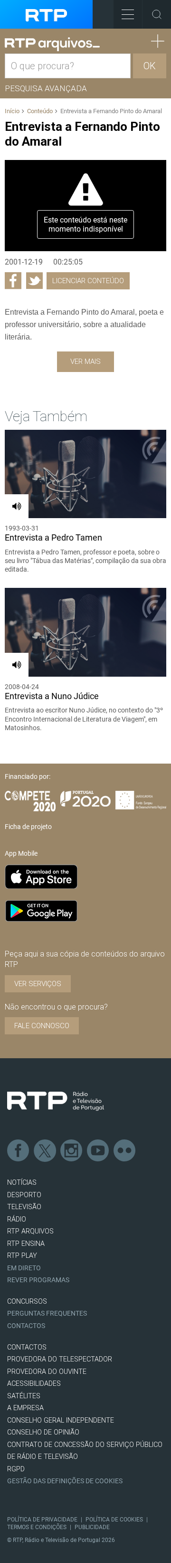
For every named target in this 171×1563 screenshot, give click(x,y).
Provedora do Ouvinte (46, 1372)
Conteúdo (40, 111)
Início (12, 111)
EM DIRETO (24, 1268)
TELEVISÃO (24, 1207)
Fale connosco (41, 1025)
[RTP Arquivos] (52, 44)
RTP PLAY (22, 1256)
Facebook (18, 1150)
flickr (125, 1150)
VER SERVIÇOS (37, 983)
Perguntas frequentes (47, 1313)
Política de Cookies (114, 1519)
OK (149, 66)
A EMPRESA (25, 1408)
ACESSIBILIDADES (34, 1384)
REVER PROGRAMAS (38, 1280)
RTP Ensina (26, 1244)
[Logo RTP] (55, 1101)
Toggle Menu (128, 14)
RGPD (16, 1469)
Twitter (45, 1150)
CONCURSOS (27, 1301)
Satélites (23, 1396)
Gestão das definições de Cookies (65, 1481)
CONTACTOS (27, 1347)
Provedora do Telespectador (59, 1359)
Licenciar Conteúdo (88, 280)
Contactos (26, 1326)
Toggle (156, 14)
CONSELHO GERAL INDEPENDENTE (60, 1420)
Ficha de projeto (28, 826)
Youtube (98, 1150)
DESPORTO (24, 1195)
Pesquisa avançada (46, 88)
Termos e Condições (36, 1527)
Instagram (71, 1150)
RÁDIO (16, 1219)
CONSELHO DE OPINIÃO (43, 1432)
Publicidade (92, 1527)
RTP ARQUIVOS (30, 1231)
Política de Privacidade (42, 1519)
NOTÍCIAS (22, 1183)
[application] (85, 205)
